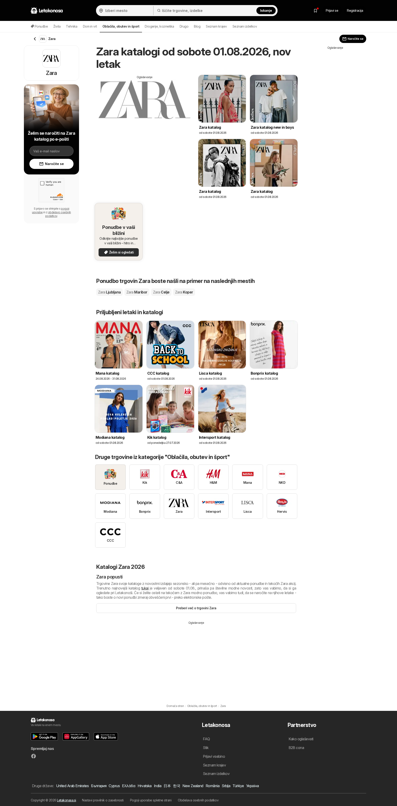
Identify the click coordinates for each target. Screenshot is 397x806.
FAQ (206, 739)
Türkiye (238, 785)
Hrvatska (145, 785)
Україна (252, 785)
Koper (184, 292)
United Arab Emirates (72, 785)
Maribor (136, 292)
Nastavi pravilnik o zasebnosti (103, 800)
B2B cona (296, 747)
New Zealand (192, 785)
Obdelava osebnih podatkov (198, 800)
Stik (206, 747)
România (212, 785)
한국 (176, 785)
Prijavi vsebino (214, 756)
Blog (197, 26)
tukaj (144, 588)
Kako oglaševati (301, 739)
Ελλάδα (128, 785)
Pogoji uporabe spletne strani (150, 800)
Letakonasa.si (66, 800)
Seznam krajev (216, 26)
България (98, 785)
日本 (167, 785)
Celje (161, 292)
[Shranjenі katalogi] (315, 10)
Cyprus (114, 785)
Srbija (226, 785)
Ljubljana (109, 292)
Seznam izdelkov (245, 26)
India (157, 785)
